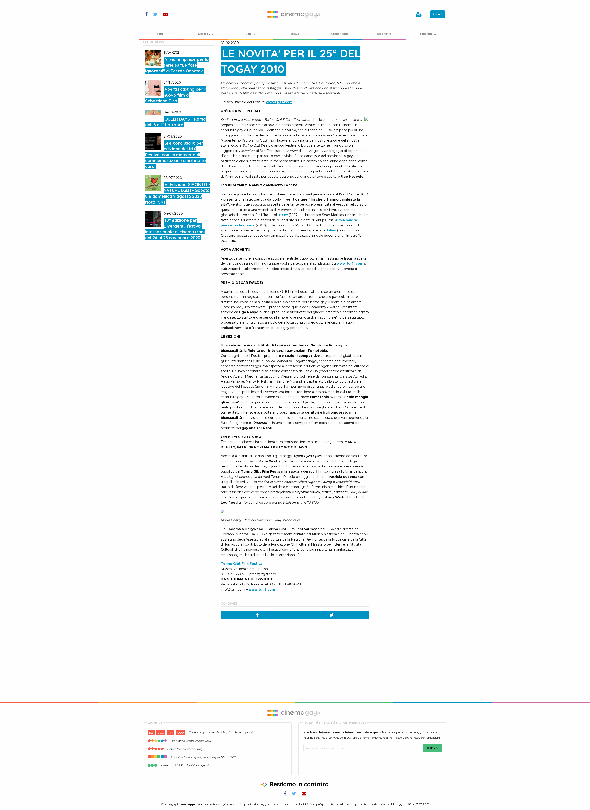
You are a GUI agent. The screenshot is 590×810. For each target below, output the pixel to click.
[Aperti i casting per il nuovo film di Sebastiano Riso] (153, 88)
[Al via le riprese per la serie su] (153, 58)
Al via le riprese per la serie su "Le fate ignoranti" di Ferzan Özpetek (177, 65)
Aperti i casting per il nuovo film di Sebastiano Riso (175, 94)
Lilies (331, 230)
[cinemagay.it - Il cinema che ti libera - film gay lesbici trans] (295, 14)
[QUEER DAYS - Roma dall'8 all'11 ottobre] (153, 112)
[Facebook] (257, 615)
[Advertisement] (411, 69)
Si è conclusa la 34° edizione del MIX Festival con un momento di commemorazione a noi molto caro (175, 154)
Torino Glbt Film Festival (242, 564)
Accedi (437, 14)
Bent (283, 215)
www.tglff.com (279, 102)
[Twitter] (331, 615)
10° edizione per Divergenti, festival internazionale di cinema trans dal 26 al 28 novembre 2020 (175, 229)
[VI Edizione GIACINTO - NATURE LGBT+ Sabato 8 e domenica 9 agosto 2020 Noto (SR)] (153, 183)
